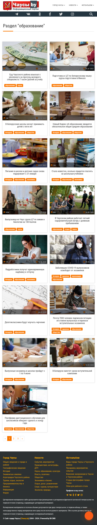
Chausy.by (25, 518)
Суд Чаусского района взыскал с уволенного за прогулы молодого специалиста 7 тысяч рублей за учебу (25, 77)
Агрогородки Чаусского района (16, 477)
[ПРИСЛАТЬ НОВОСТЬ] (89, 515)
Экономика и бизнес (43, 480)
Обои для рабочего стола (77, 486)
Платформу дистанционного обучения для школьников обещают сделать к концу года (25, 420)
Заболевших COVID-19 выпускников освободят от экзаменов (72, 269)
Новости (73, 5)
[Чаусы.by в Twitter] (61, 14)
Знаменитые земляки (12, 474)
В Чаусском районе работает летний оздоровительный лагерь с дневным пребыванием (72, 221)
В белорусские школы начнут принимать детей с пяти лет (24, 125)
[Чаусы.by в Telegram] (16, 14)
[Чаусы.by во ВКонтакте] (28, 14)
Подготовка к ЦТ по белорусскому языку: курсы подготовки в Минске (72, 77)
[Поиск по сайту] (91, 14)
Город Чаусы (58, 5)
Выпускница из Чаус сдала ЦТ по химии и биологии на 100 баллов (25, 220)
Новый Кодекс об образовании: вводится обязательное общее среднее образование (72, 125)
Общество (39, 477)
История (6, 471)
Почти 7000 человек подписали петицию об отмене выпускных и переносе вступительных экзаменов (72, 320)
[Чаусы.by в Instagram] (72, 14)
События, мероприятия (44, 462)
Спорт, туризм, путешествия (46, 487)
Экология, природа (43, 490)
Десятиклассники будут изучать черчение (25, 322)
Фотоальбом (87, 5)
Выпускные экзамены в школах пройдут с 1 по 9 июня (25, 372)
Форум (6, 493)
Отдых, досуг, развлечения (46, 483)
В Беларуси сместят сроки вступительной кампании (72, 372)
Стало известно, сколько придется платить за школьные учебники (72, 172)
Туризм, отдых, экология (13, 480)
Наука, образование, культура (47, 471)
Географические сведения (14, 468)
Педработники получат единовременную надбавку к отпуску (24, 270)
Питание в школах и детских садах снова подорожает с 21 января (24, 172)
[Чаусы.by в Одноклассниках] (40, 14)
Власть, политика (42, 474)
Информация (8, 489)
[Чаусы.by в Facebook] (50, 14)
